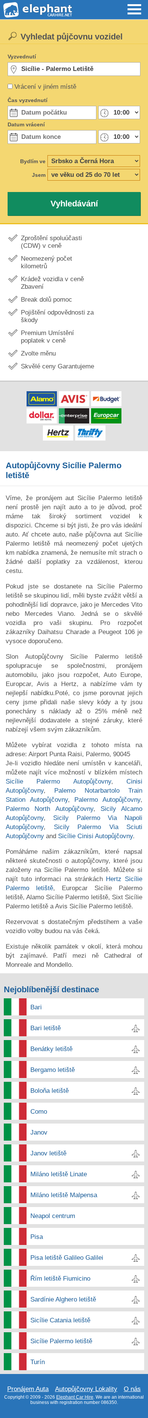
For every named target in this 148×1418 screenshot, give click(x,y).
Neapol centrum (52, 1216)
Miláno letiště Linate (58, 1174)
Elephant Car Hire (74, 1397)
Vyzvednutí (22, 57)
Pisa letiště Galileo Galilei (66, 1257)
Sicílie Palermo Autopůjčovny (58, 781)
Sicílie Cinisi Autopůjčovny (95, 836)
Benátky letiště (51, 1049)
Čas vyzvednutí (27, 100)
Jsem (39, 175)
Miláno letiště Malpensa (63, 1195)
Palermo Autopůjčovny (107, 799)
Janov (38, 1132)
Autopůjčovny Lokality (86, 1389)
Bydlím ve (33, 161)
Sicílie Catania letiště (60, 1320)
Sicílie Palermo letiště (61, 1341)
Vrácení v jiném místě (45, 86)
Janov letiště (48, 1153)
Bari (36, 1007)
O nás (132, 1389)
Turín (37, 1362)
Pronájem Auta (28, 1389)
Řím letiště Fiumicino (60, 1278)
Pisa (36, 1236)
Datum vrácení (26, 124)
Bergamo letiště (52, 1069)
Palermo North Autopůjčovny (49, 808)
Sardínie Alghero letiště (63, 1299)
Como (38, 1111)
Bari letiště (45, 1028)
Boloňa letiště (49, 1090)
